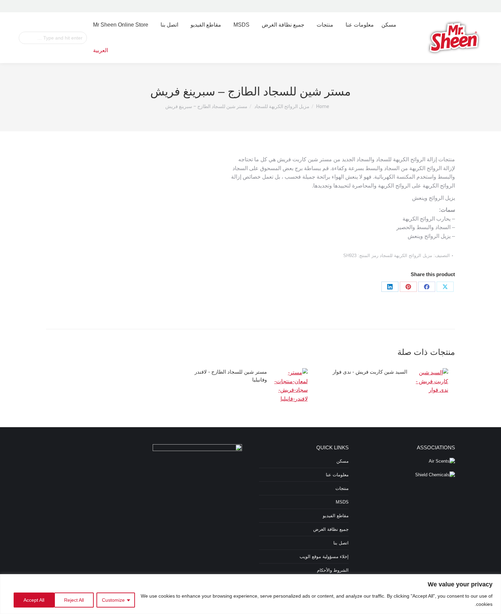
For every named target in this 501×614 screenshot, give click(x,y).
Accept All (34, 600)
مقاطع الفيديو (336, 515)
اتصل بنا (341, 542)
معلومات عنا (337, 474)
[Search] (81, 38)
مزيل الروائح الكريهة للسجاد (406, 255)
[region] (250, 594)
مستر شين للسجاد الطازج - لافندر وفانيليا (231, 376)
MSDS (342, 502)
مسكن (342, 461)
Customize (113, 600)
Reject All (74, 600)
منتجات (342, 488)
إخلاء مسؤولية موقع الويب (324, 556)
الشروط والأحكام (333, 570)
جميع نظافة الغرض (331, 529)
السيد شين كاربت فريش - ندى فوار (370, 372)
